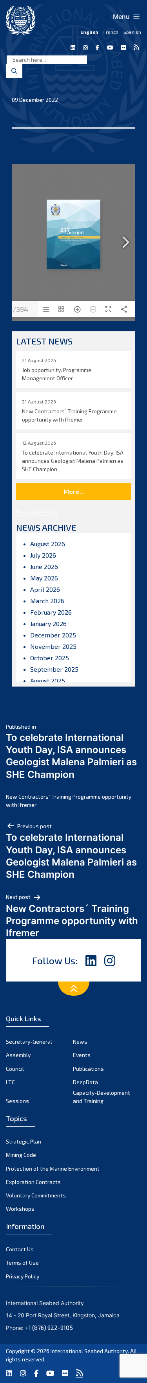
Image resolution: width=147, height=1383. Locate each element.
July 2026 (43, 555)
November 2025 (53, 646)
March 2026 (47, 600)
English (89, 32)
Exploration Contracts (33, 1182)
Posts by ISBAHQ (36, 512)
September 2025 (54, 669)
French (110, 32)
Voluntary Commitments (36, 1195)
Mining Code (21, 1154)
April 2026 (45, 589)
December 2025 (53, 635)
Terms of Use (22, 1262)
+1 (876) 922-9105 (49, 1327)
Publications (88, 1068)
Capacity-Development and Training (101, 1096)
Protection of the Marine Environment (53, 1168)
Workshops (20, 1208)
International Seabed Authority (89, 1351)
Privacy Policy (22, 1276)
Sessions (17, 1101)
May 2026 (44, 578)
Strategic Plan (23, 1141)
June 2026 (44, 566)
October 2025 (49, 657)
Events (82, 1055)
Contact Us (20, 1249)
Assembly (18, 1055)
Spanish (132, 32)
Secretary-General (29, 1041)
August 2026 (47, 543)
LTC (10, 1082)
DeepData (85, 1082)
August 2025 (47, 680)
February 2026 (51, 612)
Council (15, 1068)
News (80, 1041)
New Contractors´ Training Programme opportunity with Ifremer (68, 800)
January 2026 (48, 623)
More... (74, 491)
